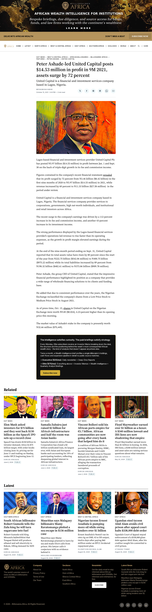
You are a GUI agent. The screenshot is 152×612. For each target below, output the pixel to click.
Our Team (37, 580)
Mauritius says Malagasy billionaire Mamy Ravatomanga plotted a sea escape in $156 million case (57, 527)
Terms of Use (38, 577)
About (133, 46)
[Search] (139, 46)
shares (67, 308)
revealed (107, 175)
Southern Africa (96, 46)
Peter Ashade (53, 59)
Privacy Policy (39, 573)
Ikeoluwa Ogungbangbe (51, 555)
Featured (40, 59)
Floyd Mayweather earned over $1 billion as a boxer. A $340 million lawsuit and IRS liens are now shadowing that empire (131, 431)
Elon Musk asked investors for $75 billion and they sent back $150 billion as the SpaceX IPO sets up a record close (19, 431)
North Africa (41, 46)
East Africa (80, 46)
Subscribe (99, 585)
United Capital (68, 59)
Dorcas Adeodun (11, 459)
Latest (28, 46)
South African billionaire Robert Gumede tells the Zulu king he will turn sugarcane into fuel (20, 525)
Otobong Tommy (122, 549)
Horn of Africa (68, 573)
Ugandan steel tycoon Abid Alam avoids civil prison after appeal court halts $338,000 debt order (131, 525)
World (123, 46)
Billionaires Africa (99, 57)
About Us (37, 570)
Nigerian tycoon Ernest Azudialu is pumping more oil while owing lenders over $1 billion (92, 525)
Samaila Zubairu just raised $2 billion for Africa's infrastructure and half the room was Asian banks (55, 431)
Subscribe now (140, 36)
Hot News (40, 57)
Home (18, 46)
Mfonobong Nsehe (44, 89)
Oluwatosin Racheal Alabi (90, 549)
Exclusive (112, 46)
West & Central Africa (60, 46)
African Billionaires (79, 57)
